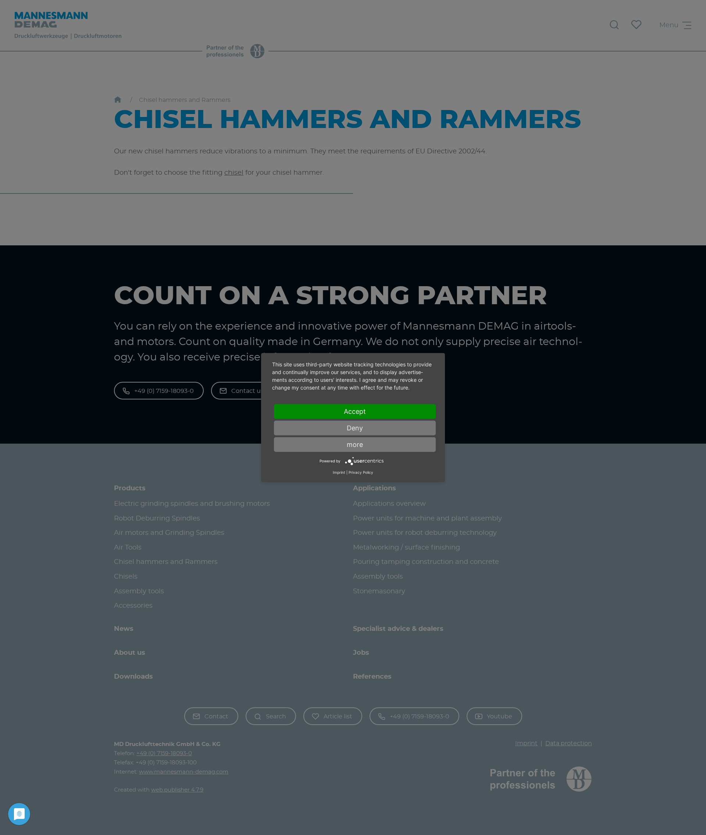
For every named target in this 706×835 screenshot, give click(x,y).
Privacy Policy (361, 472)
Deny (355, 428)
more (355, 444)
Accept (355, 411)
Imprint (339, 472)
